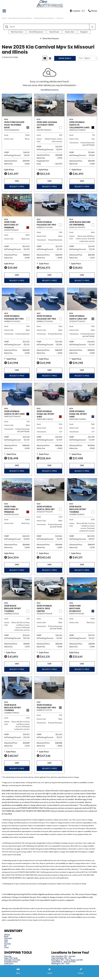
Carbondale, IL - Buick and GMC (63, 962)
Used (6, 947)
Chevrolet (8, 938)
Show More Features (51, 38)
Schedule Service (11, 962)
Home (4, 18)
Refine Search (65, 58)
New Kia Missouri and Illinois (44, 18)
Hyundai (7, 944)
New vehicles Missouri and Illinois (20, 18)
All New (7, 935)
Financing (7, 956)
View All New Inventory (50, 90)
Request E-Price (17, 186)
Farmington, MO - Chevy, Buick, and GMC (67, 960)
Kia (5, 946)
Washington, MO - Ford (60, 963)
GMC (6, 942)
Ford (6, 940)
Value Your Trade (11, 958)
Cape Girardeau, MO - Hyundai (63, 956)
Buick (6, 936)
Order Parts (8, 963)
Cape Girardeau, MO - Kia (61, 958)
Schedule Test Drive (12, 960)
